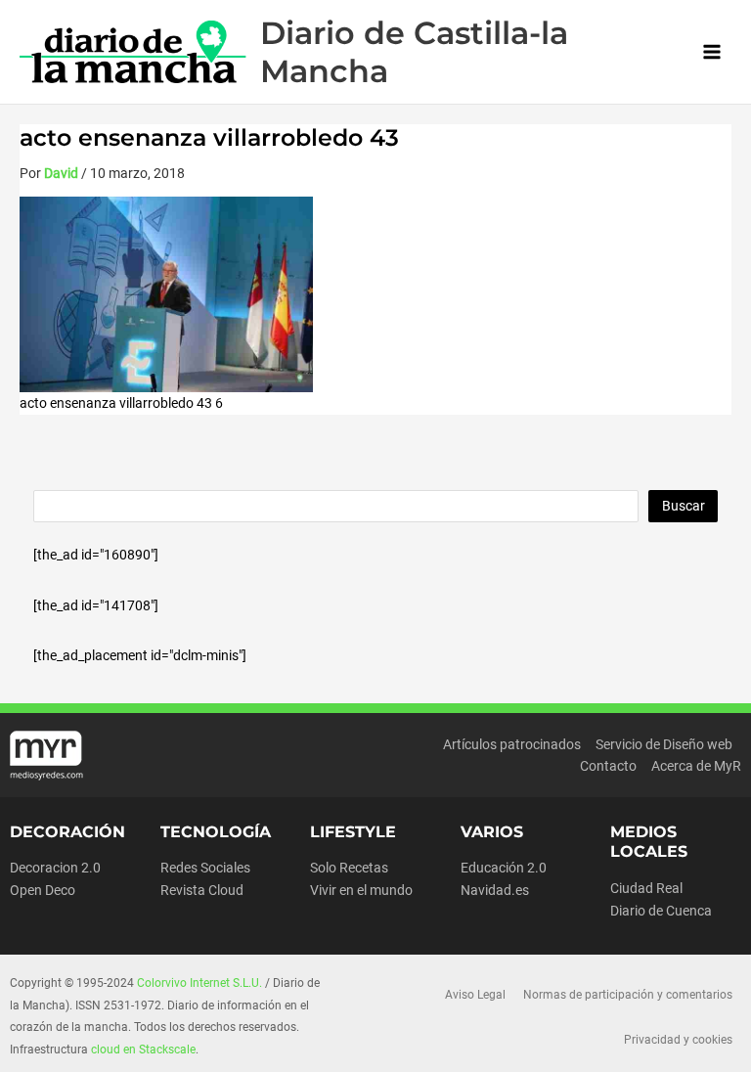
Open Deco (42, 890)
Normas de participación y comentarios (627, 995)
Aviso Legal (475, 995)
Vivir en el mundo (361, 890)
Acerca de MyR (696, 766)
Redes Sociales (205, 867)
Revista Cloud (201, 890)
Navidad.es (495, 890)
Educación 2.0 (504, 867)
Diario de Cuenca (661, 910)
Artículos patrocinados (512, 744)
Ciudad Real (646, 888)
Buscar (683, 506)
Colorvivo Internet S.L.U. (199, 983)
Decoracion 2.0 (55, 867)
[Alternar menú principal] (712, 52)
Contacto (608, 766)
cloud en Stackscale (143, 1049)
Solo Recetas (349, 867)
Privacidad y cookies (678, 1040)
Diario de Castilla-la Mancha (414, 52)
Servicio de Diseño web (664, 744)
